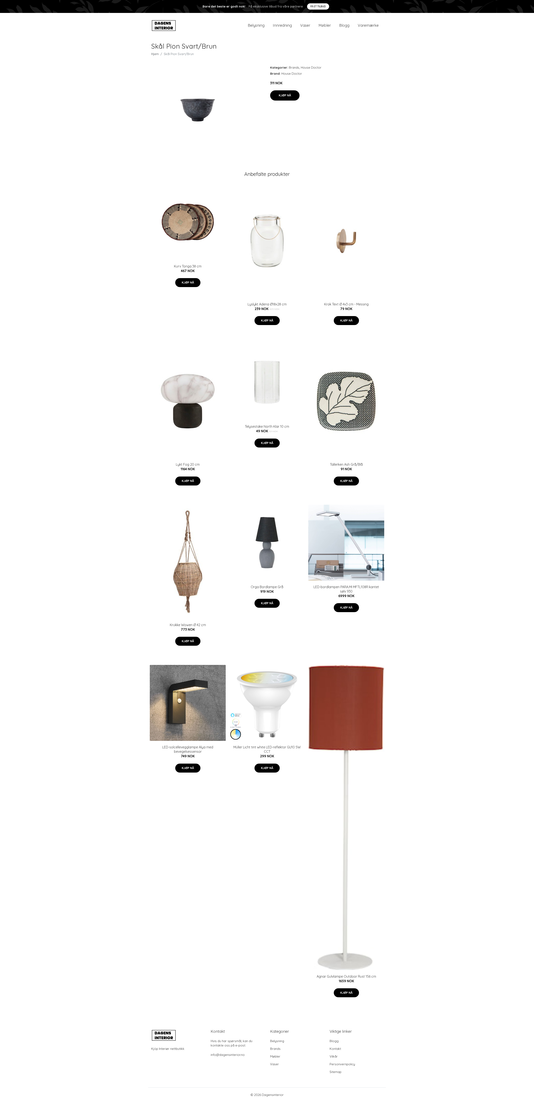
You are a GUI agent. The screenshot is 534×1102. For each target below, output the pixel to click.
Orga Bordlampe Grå (267, 587)
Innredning (282, 25)
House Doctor (311, 67)
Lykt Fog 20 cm (188, 464)
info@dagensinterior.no (228, 1055)
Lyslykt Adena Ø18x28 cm (267, 304)
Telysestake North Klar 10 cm (267, 426)
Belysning (256, 25)
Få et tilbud (318, 6)
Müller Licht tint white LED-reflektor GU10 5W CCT (267, 749)
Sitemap (335, 1072)
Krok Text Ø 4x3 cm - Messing (346, 304)
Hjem (155, 54)
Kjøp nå (285, 95)
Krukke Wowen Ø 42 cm (188, 625)
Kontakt (335, 1049)
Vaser (305, 25)
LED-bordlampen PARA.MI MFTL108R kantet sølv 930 (346, 589)
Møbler (325, 25)
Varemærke (368, 25)
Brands (294, 67)
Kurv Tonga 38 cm (188, 266)
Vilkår (334, 1056)
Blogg (344, 25)
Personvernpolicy (342, 1064)
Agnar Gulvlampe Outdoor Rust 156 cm (346, 976)
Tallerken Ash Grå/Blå (346, 464)
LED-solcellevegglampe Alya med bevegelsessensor (187, 749)
